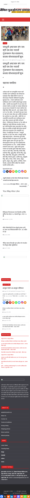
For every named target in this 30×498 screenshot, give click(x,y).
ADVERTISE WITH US (6, 412)
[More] (25, 171)
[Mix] (13, 171)
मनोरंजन (2, 458)
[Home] (15, 9)
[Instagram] (22, 171)
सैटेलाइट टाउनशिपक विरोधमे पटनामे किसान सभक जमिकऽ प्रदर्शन (13, 309)
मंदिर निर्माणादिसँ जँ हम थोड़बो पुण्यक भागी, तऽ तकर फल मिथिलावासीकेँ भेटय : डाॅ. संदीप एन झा (15, 229)
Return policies (5, 432)
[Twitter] (19, 171)
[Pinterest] (10, 171)
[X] (7, 171)
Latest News (4, 445)
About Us (3, 415)
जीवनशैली (3, 455)
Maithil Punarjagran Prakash (19, 60)
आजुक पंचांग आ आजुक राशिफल (13, 288)
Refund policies (5, 435)
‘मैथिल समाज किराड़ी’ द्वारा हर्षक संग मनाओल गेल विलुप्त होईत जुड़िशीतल (15, 244)
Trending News (5, 448)
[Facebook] (4, 171)
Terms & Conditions (6, 422)
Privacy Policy (5, 425)
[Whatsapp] (16, 171)
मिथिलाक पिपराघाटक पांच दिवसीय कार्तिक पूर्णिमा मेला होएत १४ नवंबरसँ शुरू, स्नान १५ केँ (15, 214)
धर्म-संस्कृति (5, 43)
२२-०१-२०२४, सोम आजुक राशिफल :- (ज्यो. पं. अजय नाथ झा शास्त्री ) (15, 185)
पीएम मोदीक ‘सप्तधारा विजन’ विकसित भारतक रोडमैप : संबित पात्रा (13, 352)
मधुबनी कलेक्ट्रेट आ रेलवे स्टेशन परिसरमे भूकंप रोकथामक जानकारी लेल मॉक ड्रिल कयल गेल (15, 179)
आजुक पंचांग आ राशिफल (6, 284)
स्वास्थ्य (2, 461)
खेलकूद (2, 452)
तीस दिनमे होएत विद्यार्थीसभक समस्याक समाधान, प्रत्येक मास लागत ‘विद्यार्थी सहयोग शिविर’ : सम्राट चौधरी (13, 325)
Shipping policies (5, 429)
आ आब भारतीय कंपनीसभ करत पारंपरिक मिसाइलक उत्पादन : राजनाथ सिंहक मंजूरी (14, 317)
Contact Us (4, 419)
